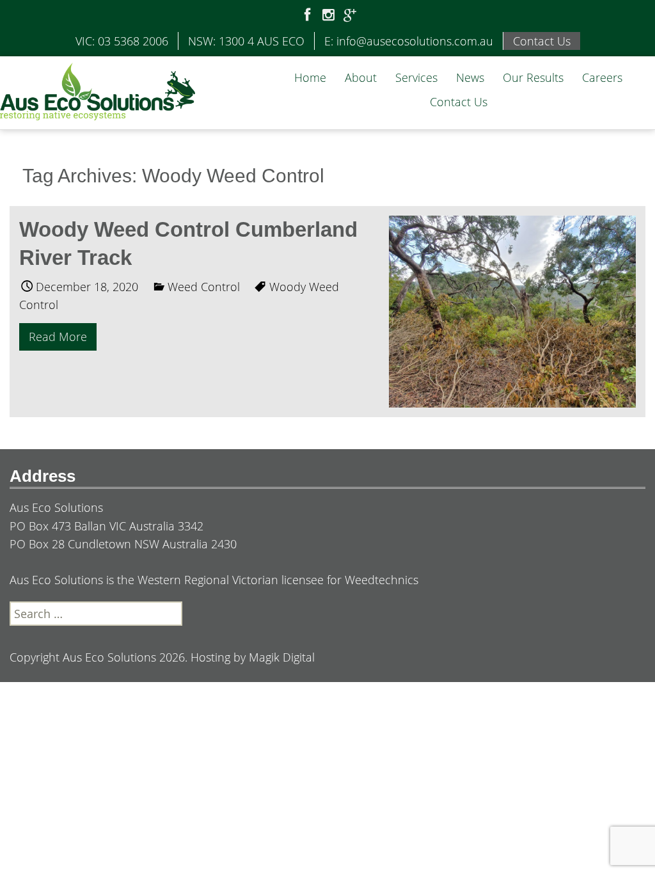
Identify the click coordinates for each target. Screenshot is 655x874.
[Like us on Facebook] (307, 16)
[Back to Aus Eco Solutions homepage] (97, 90)
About (361, 77)
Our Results (533, 77)
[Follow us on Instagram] (328, 16)
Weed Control (204, 286)
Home (310, 77)
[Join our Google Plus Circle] (349, 16)
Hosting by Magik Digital (253, 657)
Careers (602, 77)
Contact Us (458, 101)
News (470, 77)
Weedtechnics (381, 579)
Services (416, 77)
